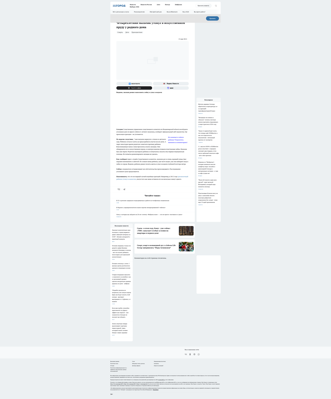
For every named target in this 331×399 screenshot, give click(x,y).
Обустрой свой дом (156, 12)
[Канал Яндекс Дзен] (134, 88)
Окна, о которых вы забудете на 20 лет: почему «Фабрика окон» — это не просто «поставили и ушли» (149, 215)
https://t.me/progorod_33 (142, 384)
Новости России (146, 4)
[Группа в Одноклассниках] (190, 354)
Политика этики (114, 363)
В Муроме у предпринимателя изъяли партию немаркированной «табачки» (141, 208)
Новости (133, 4)
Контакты (156, 363)
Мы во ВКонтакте (172, 12)
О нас (133, 361)
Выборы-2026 (134, 7)
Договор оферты (136, 365)
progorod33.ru (161, 379)
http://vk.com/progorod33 (116, 384)
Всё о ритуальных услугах (121, 12)
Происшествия (137, 32)
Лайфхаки (178, 4)
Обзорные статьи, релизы (138, 363)
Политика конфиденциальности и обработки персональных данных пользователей (118, 369)
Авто (158, 4)
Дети (127, 32)
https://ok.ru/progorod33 (130, 384)
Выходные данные (114, 361)
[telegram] (125, 189)
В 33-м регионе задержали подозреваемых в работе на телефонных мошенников (142, 201)
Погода (167, 4)
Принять (212, 18)
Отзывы (112, 365)
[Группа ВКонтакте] (134, 83)
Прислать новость (203, 5)
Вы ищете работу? (199, 12)
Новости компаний (158, 365)
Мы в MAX (185, 12)
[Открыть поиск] (216, 5)
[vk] (119, 189)
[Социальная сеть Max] (171, 88)
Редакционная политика (160, 361)
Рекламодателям (139, 12)
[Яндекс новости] (171, 83)
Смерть (120, 32)
